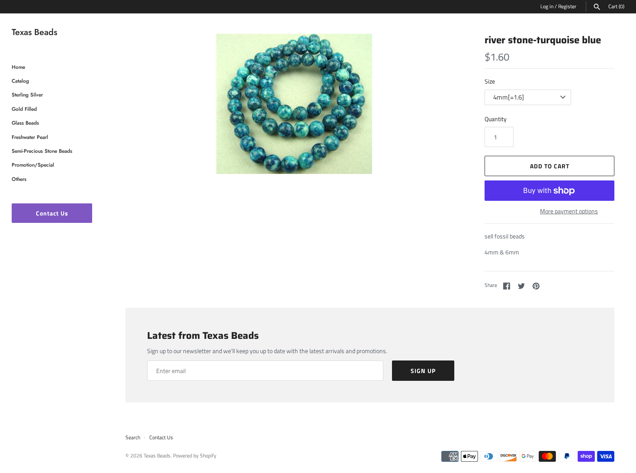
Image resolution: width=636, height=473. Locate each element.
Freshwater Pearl (30, 137)
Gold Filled (24, 109)
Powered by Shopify (194, 456)
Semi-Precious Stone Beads (42, 150)
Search (132, 437)
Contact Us (52, 213)
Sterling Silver (27, 94)
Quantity (496, 118)
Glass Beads (25, 122)
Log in (546, 6)
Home (18, 67)
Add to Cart (549, 166)
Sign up (423, 370)
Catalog (20, 80)
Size (490, 81)
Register (567, 6)
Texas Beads (157, 456)
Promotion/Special (33, 164)
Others (19, 179)
